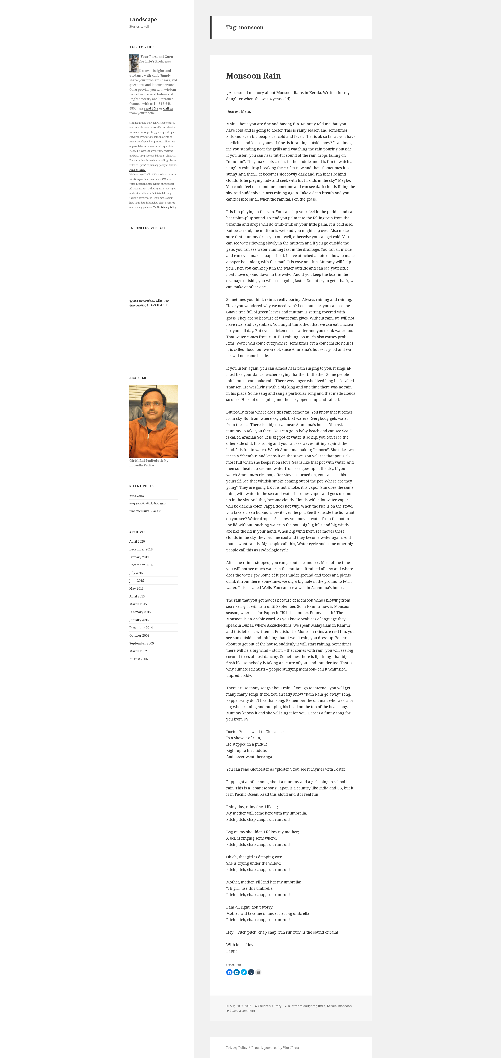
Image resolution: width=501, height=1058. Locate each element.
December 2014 (141, 627)
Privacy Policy (236, 1047)
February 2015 (140, 612)
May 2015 (136, 588)
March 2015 (138, 604)
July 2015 (136, 573)
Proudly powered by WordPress (275, 1047)
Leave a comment (242, 1010)
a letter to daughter (302, 1006)
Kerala (332, 1006)
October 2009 (139, 635)
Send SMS (151, 108)
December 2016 (141, 565)
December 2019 (141, 549)
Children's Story (269, 1006)
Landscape (143, 19)
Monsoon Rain (253, 75)
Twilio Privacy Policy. (165, 207)
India (321, 1006)
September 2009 (141, 643)
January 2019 (139, 557)
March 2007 (138, 651)
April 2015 (137, 596)
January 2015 (139, 620)
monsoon (345, 1006)
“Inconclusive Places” (145, 511)
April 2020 (137, 541)
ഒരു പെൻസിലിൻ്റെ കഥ (147, 503)
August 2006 (138, 659)
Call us (168, 108)
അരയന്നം (136, 495)
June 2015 (136, 580)
